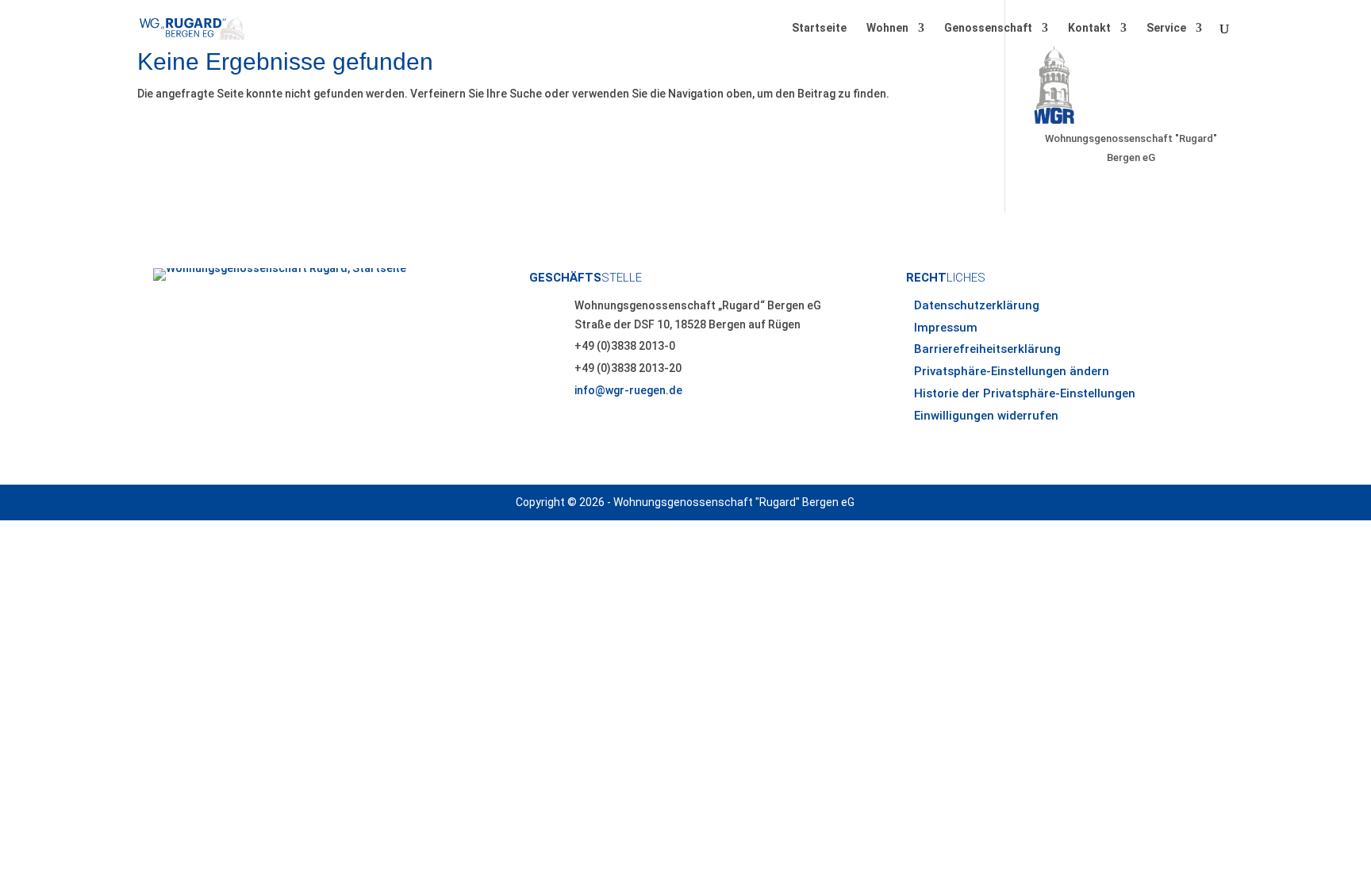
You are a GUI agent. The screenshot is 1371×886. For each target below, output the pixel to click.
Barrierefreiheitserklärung (987, 349)
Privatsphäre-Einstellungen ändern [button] (1011, 371)
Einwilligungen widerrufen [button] (986, 415)
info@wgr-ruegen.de (628, 390)
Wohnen (887, 28)
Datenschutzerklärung (976, 305)
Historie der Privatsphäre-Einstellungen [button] (1024, 393)
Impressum (945, 327)
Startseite (819, 28)
